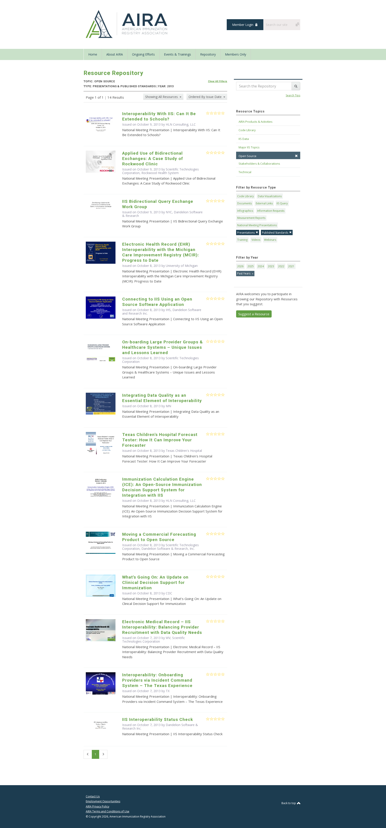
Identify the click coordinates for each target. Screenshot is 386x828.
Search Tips (293, 95)
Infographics (245, 211)
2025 (251, 266)
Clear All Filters (217, 81)
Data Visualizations (270, 196)
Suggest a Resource (253, 314)
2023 (271, 266)
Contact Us (93, 796)
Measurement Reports (251, 218)
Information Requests (270, 211)
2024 (261, 266)
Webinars (270, 240)
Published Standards (275, 232)
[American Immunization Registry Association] (127, 24)
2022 (281, 266)
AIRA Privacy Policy (97, 806)
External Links (264, 203)
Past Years (244, 273)
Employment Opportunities (103, 801)
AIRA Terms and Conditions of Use (107, 811)
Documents (244, 203)
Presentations (246, 232)
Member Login (242, 25)
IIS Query (282, 203)
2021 (291, 266)
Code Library (245, 196)
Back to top (289, 803)
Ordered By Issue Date (205, 97)
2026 (240, 266)
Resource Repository (113, 73)
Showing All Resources (162, 97)
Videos (256, 240)
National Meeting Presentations (257, 225)
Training (242, 240)
